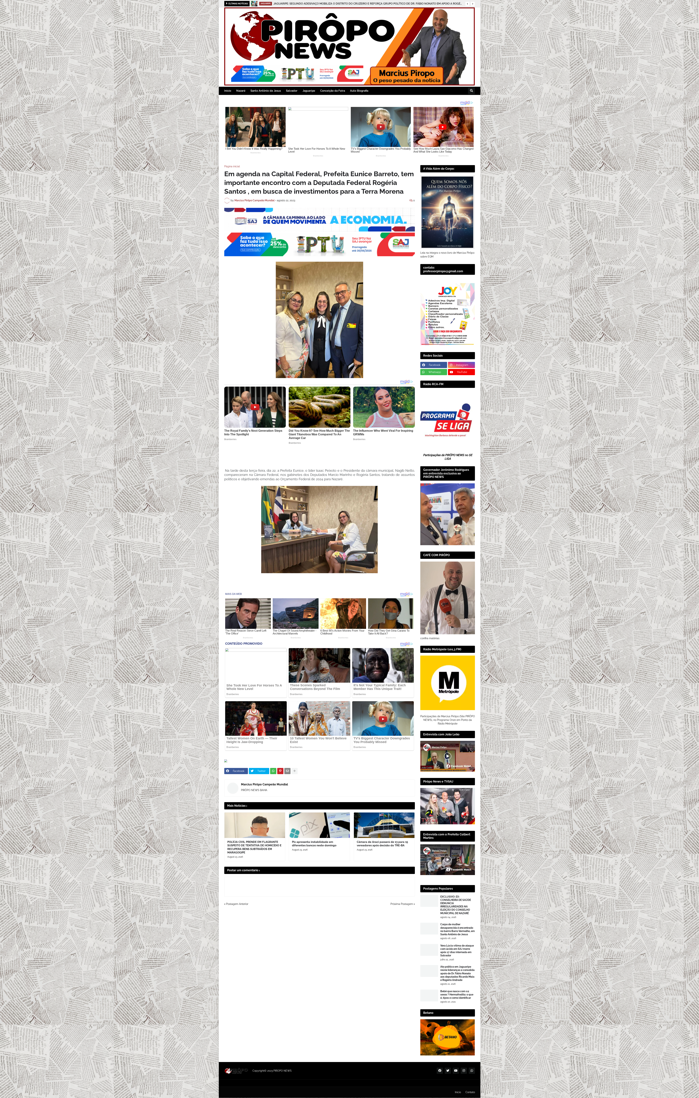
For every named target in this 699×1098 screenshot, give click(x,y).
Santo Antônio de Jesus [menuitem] (265, 90)
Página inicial (232, 166)
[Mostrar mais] (294, 771)
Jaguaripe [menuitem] (309, 90)
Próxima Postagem (401, 904)
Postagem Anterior (237, 904)
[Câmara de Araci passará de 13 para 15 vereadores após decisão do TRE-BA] (384, 825)
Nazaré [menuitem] (240, 90)
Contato (470, 1092)
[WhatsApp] (273, 771)
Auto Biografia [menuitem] (359, 90)
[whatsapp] (472, 1071)
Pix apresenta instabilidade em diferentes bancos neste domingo (315, 3)
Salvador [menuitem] (291, 90)
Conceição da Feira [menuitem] (332, 90)
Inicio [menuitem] (227, 90)
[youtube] (456, 1071)
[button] (467, 4)
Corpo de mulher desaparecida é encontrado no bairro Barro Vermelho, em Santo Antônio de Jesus (457, 929)
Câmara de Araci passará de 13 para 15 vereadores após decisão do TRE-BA (382, 843)
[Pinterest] (280, 771)
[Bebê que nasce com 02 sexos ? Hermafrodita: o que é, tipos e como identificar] (429, 995)
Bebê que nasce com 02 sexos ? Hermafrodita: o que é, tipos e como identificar (456, 994)
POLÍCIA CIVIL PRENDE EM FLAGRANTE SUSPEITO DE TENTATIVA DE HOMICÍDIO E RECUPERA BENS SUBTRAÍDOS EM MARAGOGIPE (254, 847)
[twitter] (448, 1071)
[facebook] (440, 1071)
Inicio (458, 1092)
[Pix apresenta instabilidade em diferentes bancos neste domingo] (254, 3)
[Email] (287, 771)
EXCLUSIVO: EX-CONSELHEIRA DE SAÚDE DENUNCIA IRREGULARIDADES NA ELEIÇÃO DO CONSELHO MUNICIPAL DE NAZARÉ (455, 905)
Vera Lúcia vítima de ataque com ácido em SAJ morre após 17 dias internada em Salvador (457, 950)
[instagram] (464, 1071)
